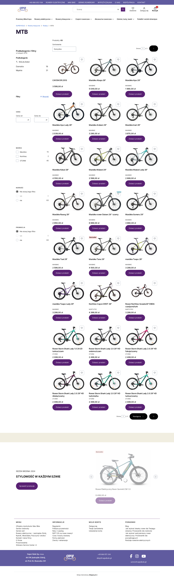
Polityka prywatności (60, 528)
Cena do (37, 116)
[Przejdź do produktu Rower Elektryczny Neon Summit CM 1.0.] (123, 468)
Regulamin (56, 526)
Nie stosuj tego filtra (27, 192)
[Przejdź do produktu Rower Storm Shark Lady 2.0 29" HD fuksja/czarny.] (141, 335)
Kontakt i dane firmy (23, 538)
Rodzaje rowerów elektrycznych (137, 540)
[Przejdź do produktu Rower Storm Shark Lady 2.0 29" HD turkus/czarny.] (141, 380)
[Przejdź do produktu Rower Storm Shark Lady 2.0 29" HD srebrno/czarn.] (105, 335)
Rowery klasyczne (34, 26)
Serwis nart (20, 531)
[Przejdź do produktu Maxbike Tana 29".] (105, 246)
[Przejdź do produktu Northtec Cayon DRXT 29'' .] (105, 291)
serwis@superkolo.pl (138, 562)
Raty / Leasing (58, 531)
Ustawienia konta (95, 531)
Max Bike (71, 2)
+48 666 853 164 (36, 2)
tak (21, 196)
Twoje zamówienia (96, 528)
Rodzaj (45, 26)
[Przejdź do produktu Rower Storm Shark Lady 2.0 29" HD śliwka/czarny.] (68, 380)
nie (21, 200)
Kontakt (141, 2)
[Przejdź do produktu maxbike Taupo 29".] (141, 246)
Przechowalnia (21, 543)
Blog (127, 526)
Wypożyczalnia (105, 2)
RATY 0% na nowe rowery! (62, 533)
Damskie (32, 66)
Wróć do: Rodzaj (24, 62)
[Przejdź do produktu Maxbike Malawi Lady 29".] (141, 156)
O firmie (19, 540)
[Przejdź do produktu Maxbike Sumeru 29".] (141, 201)
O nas (117, 2)
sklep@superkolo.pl (104, 558)
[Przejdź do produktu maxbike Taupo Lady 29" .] (68, 291)
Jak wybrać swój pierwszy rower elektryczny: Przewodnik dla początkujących (138, 535)
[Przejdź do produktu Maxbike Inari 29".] (141, 112)
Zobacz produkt (62, 94)
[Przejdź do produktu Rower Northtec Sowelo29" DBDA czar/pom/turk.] (141, 291)
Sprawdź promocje (26, 486)
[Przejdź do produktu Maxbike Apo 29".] (141, 67)
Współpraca (128, 2)
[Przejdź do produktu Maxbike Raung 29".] (68, 201)
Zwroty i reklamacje (60, 540)
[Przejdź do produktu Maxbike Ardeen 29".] (105, 112)
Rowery (55, 2)
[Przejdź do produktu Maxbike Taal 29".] (68, 246)
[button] (123, 9)
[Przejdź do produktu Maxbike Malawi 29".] (105, 156)
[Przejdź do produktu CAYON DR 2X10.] (68, 67)
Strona (138, 48)
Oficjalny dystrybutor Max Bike (28, 526)
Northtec (23, 156)
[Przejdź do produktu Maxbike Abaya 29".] (105, 67)
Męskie (32, 70)
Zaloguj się (93, 526)
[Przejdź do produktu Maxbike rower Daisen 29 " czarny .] (105, 201)
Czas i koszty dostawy (61, 536)
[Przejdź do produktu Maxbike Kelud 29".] (68, 156)
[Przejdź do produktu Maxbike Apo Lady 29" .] (68, 112)
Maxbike (23, 152)
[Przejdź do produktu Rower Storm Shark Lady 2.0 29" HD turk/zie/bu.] (105, 380)
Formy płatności (58, 538)
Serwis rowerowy (86, 2)
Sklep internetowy (86, 575)
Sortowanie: (57, 44)
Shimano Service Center (25, 545)
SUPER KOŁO (20, 26)
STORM (23, 161)
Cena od (19, 116)
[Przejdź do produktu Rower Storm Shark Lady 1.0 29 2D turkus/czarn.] (68, 335)
